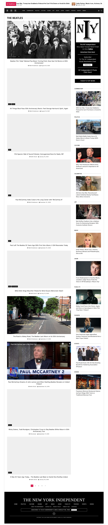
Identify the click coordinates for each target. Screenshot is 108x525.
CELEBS (49, 10)
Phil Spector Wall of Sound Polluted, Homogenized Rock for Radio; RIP (39, 154)
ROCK (13, 104)
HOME (23, 10)
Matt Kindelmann (34, 65)
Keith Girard (34, 156)
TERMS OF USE (66, 506)
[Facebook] (7, 10)
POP (10, 104)
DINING (84, 10)
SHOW (62, 10)
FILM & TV (67, 504)
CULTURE (43, 10)
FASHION (73, 10)
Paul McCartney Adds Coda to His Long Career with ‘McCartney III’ (39, 200)
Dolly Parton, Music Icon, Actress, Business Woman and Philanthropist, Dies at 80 (79, 3)
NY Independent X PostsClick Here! (87, 71)
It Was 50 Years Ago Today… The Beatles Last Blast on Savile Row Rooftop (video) (39, 477)
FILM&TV (68, 10)
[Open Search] (101, 10)
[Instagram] (11, 10)
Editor (90, 49)
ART (53, 10)
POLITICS (37, 10)
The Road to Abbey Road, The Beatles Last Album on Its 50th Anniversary (39, 336)
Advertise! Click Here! (87, 52)
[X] (15, 10)
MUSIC (57, 10)
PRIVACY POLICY (57, 506)
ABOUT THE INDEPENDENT (37, 506)
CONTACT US (48, 506)
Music (10, 332)
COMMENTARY (30, 10)
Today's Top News (87, 81)
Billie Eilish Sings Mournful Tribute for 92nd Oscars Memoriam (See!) (39, 291)
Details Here (74, 509)
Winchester (33, 434)
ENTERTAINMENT (13, 56)
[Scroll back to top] (54, 513)
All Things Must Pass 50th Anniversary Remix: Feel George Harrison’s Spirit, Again (39, 108)
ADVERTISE (74, 506)
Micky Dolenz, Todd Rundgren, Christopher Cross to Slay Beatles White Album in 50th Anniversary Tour (39, 430)
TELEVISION (14, 286)
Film (19, 56)
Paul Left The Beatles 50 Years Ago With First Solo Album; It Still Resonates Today (39, 245)
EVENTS (79, 10)
